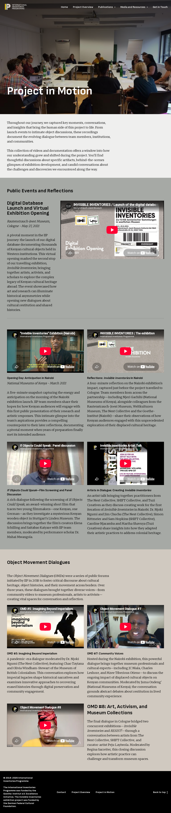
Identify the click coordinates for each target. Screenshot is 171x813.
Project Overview (83, 7)
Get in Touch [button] (160, 7)
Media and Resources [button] (133, 7)
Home (64, 7)
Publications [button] (105, 7)
